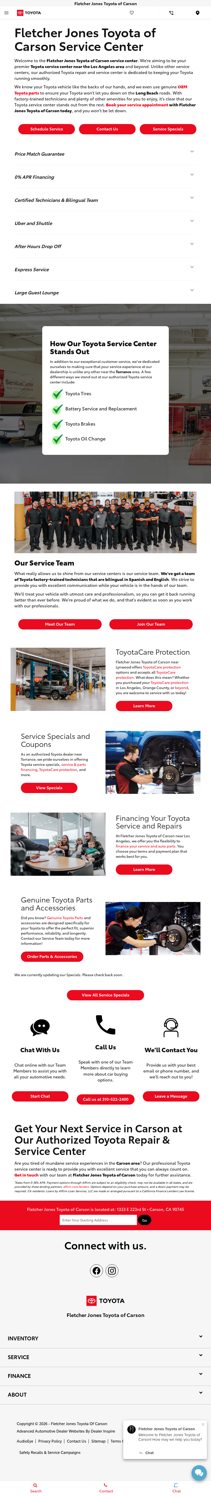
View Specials (49, 787)
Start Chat (40, 1096)
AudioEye (25, 1441)
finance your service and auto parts (145, 846)
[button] (105, 153)
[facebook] (96, 1270)
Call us (105, 1099)
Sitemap (98, 1441)
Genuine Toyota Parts (65, 917)
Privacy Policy (50, 1441)
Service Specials (168, 128)
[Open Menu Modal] (6, 12)
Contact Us (76, 1441)
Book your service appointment (137, 104)
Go (144, 1220)
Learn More (144, 705)
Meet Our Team (60, 624)
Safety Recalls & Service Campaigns (50, 1452)
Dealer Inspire (103, 1431)
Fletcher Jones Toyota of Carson (79, 1423)
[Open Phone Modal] (171, 12)
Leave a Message (171, 1096)
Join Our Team (151, 624)
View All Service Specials (105, 995)
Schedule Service (46, 128)
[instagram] (112, 1270)
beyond (181, 687)
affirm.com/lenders (76, 1186)
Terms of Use (122, 1441)
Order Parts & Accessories (52, 956)
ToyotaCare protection (162, 667)
